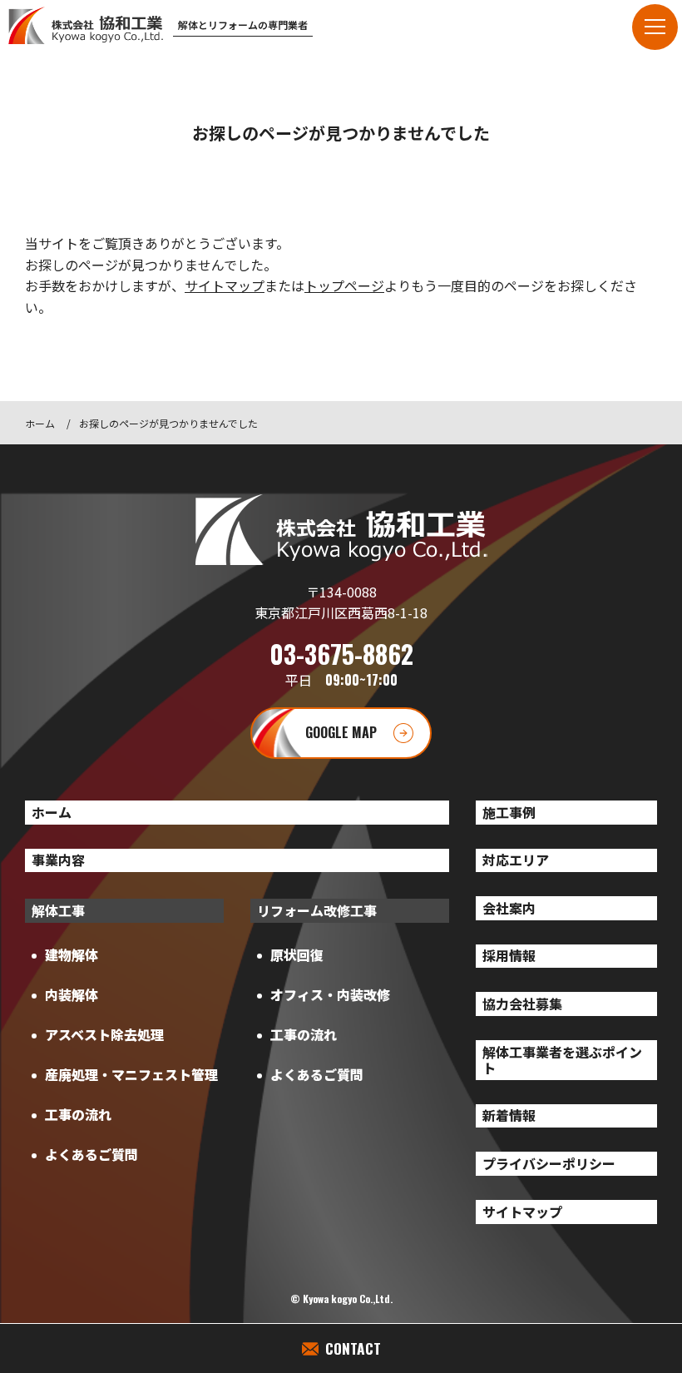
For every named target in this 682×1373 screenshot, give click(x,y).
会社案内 (509, 908)
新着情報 (509, 1115)
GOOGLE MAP (341, 732)
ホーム (40, 423)
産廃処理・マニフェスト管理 (131, 1074)
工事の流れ (78, 1114)
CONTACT (353, 1348)
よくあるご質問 (91, 1154)
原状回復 (297, 954)
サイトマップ (224, 285)
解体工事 (58, 910)
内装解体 (71, 994)
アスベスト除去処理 (104, 1034)
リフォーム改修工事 (317, 910)
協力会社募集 (522, 1004)
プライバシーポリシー (548, 1163)
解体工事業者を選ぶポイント (562, 1060)
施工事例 (509, 812)
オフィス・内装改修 (330, 994)
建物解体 (71, 954)
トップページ (344, 285)
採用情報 (509, 955)
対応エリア (515, 860)
